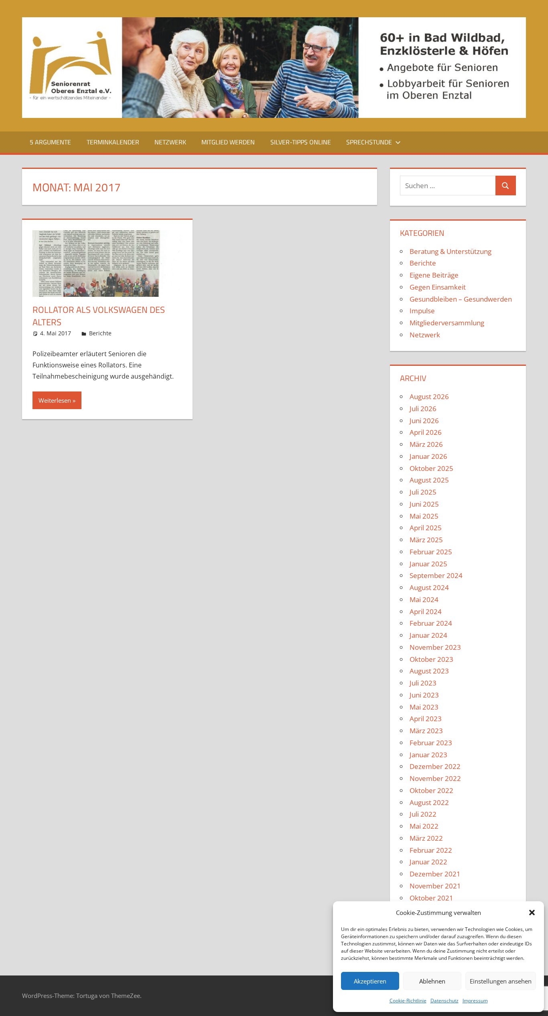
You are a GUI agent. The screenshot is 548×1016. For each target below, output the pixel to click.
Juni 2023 (424, 695)
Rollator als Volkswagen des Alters (98, 316)
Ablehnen (432, 981)
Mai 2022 (424, 826)
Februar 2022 (431, 850)
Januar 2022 (428, 861)
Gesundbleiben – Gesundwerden (461, 299)
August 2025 (429, 480)
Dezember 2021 (435, 873)
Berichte (100, 333)
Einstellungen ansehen (501, 981)
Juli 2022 (423, 814)
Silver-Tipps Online (300, 142)
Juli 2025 (423, 492)
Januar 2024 (428, 635)
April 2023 (426, 718)
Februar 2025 (431, 551)
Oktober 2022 (431, 790)
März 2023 (426, 730)
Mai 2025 (424, 516)
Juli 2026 (423, 408)
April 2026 (426, 432)
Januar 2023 (428, 754)
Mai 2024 (424, 599)
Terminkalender (113, 142)
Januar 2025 (428, 563)
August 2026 (429, 396)
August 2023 (429, 670)
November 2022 (435, 778)
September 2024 (436, 575)
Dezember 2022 (435, 766)
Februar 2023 (431, 742)
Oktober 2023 (431, 659)
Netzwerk (170, 142)
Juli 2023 (423, 682)
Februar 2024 (431, 623)
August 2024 (429, 587)
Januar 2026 (428, 456)
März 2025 (426, 539)
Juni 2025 (424, 504)
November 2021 (435, 885)
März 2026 (426, 444)
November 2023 (435, 647)
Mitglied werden (228, 142)
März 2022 (426, 838)
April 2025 (426, 527)
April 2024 (426, 611)
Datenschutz (444, 1000)
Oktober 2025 (431, 468)
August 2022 (429, 802)
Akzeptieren (370, 981)
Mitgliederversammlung (447, 322)
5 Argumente (50, 142)
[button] (532, 913)
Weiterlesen (55, 400)
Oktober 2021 (431, 897)
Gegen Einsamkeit (438, 287)
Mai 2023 (424, 707)
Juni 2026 (424, 420)
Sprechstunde (369, 142)
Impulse (422, 310)
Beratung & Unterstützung (450, 251)
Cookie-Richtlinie (408, 1000)
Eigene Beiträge (434, 275)
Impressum (475, 1000)
